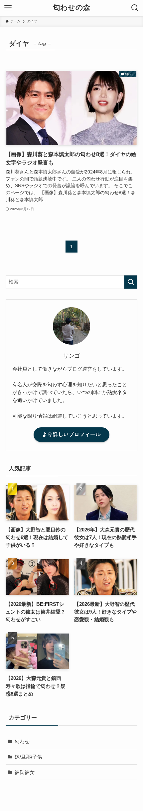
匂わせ (22, 741)
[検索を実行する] (130, 282)
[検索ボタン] (135, 8)
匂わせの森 (71, 8)
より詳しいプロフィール (71, 434)
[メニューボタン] (8, 8)
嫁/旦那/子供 (28, 757)
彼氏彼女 (25, 772)
